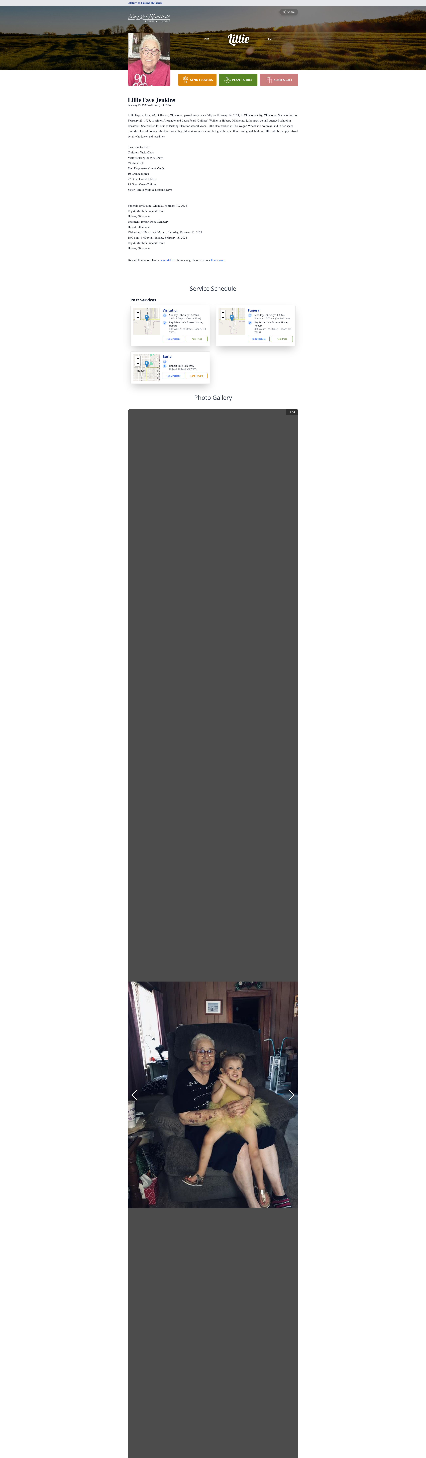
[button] (147, 318)
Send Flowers (197, 375)
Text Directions (173, 338)
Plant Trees (197, 338)
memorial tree (168, 260)
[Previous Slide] (134, 1095)
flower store (218, 260)
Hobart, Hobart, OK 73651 (183, 369)
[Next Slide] (291, 1095)
